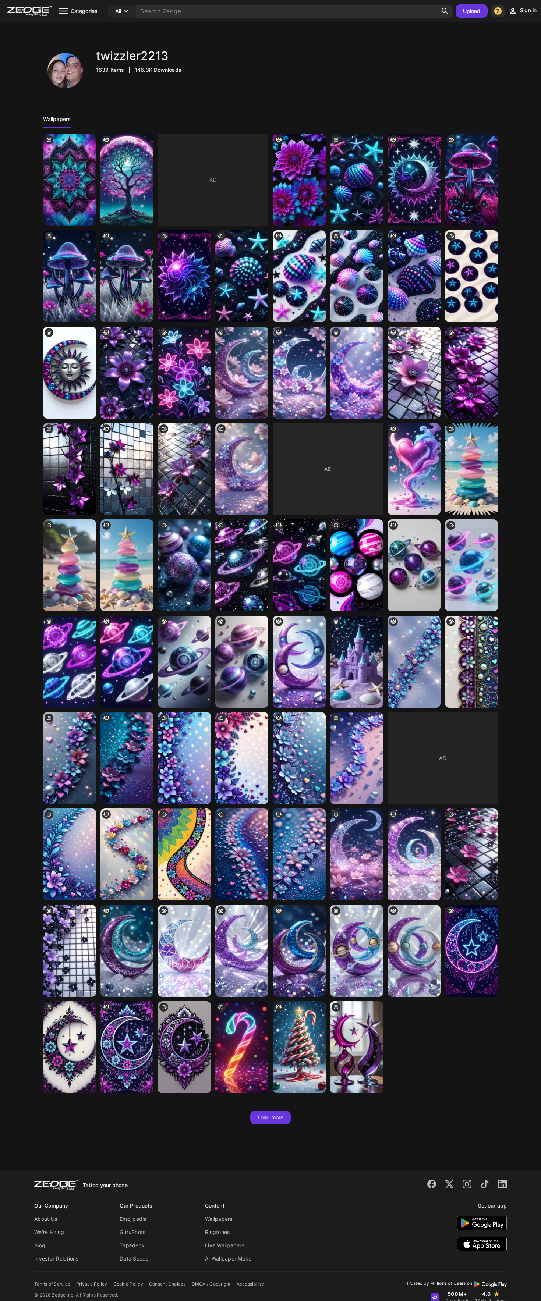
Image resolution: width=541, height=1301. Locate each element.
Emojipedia (133, 1219)
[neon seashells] (414, 276)
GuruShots (132, 1232)
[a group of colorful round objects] (241, 662)
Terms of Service (52, 1284)
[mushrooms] (471, 180)
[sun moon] (69, 373)
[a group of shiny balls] (184, 565)
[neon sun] (184, 276)
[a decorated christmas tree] (299, 1047)
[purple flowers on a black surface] (69, 469)
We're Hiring (49, 1232)
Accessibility (250, 1284)
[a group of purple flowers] (299, 180)
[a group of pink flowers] (471, 854)
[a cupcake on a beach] (126, 565)
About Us (45, 1219)
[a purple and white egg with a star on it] (241, 469)
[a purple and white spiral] (414, 854)
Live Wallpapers (224, 1245)
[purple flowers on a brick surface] (184, 469)
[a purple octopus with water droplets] (356, 951)
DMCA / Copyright (211, 1284)
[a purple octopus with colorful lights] (241, 1047)
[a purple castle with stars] (356, 662)
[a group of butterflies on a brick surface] (69, 951)
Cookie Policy (128, 1284)
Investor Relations (56, 1258)
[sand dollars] (471, 276)
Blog (39, 1245)
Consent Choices (167, 1284)
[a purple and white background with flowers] (299, 373)
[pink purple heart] (414, 469)
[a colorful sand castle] (69, 565)
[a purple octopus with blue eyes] (414, 951)
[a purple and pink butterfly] (241, 373)
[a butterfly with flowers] (356, 373)
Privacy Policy (91, 1284)
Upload (472, 11)
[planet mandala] (299, 565)
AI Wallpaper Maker (229, 1258)
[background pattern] (69, 180)
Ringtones (217, 1232)
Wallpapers (219, 1219)
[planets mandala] (471, 565)
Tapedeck (132, 1245)
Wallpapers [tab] (57, 119)
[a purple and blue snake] (241, 951)
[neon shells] (356, 180)
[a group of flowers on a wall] (126, 469)
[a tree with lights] (126, 180)
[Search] (445, 11)
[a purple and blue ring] (126, 951)
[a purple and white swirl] (299, 951)
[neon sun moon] (414, 180)
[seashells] (299, 276)
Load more (271, 1117)
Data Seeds (134, 1258)
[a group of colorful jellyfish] (126, 662)
